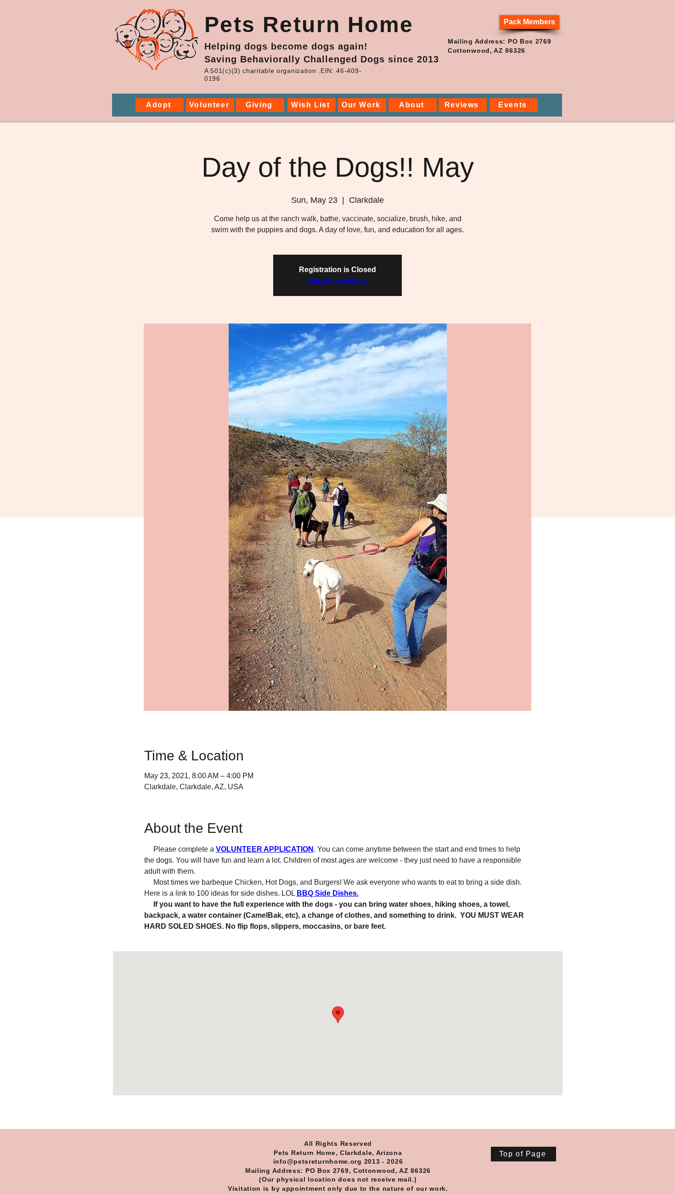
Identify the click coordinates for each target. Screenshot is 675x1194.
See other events (337, 281)
